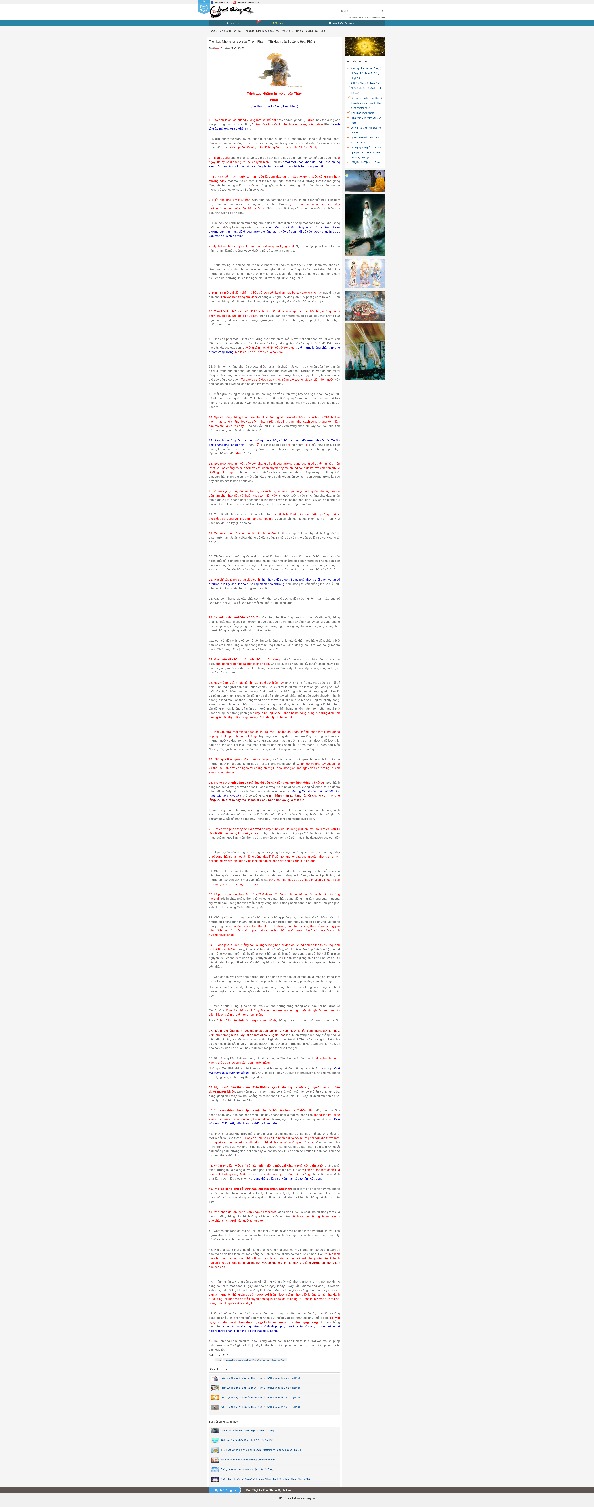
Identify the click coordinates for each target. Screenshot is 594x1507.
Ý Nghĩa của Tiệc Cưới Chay (365, 162)
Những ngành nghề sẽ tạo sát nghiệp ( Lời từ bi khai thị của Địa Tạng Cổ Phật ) (366, 152)
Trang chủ (234, 22)
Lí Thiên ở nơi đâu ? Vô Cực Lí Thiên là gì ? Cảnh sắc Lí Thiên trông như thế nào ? (366, 102)
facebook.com (221, 2)
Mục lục (278, 22)
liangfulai (219, 48)
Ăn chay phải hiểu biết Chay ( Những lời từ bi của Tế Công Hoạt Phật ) (366, 73)
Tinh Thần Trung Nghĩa (362, 112)
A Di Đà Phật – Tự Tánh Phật (365, 83)
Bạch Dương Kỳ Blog (342, 22)
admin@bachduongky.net (248, 2)
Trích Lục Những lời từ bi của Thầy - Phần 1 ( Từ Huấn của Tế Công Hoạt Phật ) (255, 1360)
